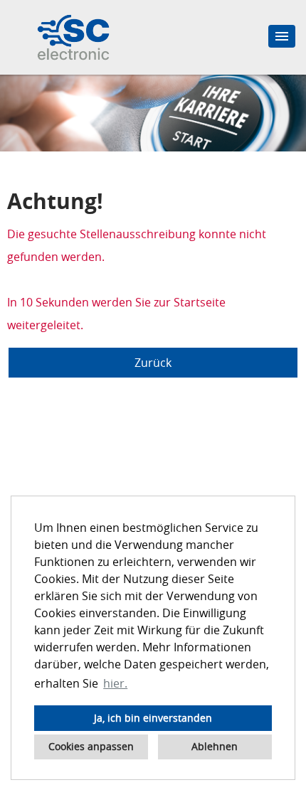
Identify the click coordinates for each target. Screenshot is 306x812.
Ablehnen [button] (214, 746)
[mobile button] (281, 36)
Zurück (153, 362)
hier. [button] (115, 683)
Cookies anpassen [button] (91, 746)
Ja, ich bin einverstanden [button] (153, 718)
